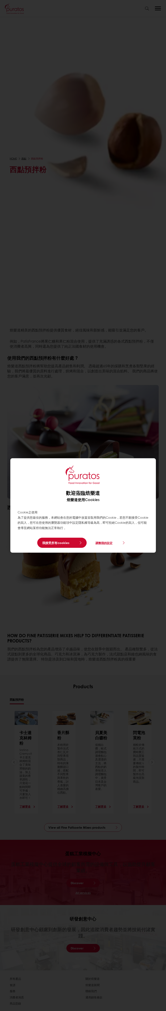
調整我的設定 (104, 543)
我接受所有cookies (55, 543)
